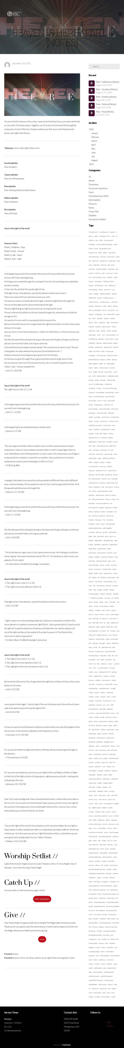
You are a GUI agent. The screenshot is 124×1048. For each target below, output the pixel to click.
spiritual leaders (113, 853)
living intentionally (110, 651)
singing (104, 840)
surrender (105, 877)
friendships (109, 520)
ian (112, 598)
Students (92, 215)
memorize (92, 684)
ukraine (95, 960)
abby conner (98, 306)
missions (91, 697)
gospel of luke (92, 549)
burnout (100, 372)
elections (96, 462)
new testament (107, 701)
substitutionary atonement (96, 873)
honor (90, 590)
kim (108, 631)
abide (104, 306)
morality (102, 697)
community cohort (104, 409)
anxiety (109, 331)
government (92, 553)
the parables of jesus (100, 902)
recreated (100, 771)
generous (98, 532)
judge (97, 627)
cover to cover (104, 421)
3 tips (112, 236)
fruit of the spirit (110, 524)
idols (106, 602)
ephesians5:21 (112, 470)
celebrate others (101, 376)
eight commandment (109, 458)
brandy (91, 368)
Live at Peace (98, 281)
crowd (90, 429)
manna (110, 664)
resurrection (92, 791)
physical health (105, 746)
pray (100, 758)
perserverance (101, 738)
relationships (106, 779)
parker (96, 721)
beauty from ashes (112, 355)
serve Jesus (111, 824)
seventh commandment (96, 832)
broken (96, 368)
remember (92, 787)
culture (113, 429)
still (102, 865)
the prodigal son (100, 910)
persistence (92, 742)
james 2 (114, 610)
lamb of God (114, 639)
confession (111, 413)
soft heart (110, 845)
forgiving (96, 512)
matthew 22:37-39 (104, 672)
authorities (92, 343)
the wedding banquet (105, 923)
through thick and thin (109, 931)
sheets (95, 840)
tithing (113, 939)
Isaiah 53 (97, 273)
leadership (115, 643)
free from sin (110, 516)
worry (113, 993)
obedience (110, 709)
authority (99, 343)
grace (115, 553)
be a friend (97, 351)
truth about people (94, 951)
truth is (102, 951)
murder (113, 697)
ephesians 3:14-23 (101, 470)
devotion (110, 438)
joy (104, 623)
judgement (92, 627)
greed (109, 561)
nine (108, 705)
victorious (97, 964)
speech (107, 849)
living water (103, 655)
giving (106, 536)
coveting (111, 421)
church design (109, 392)
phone (98, 746)
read (113, 766)
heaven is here (19, 958)
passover (110, 721)
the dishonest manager (109, 894)
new (104, 705)
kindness (113, 631)
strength (108, 869)
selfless (108, 820)
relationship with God (95, 779)
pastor (110, 725)
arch (103, 335)
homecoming (101, 586)
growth (107, 565)
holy (94, 586)
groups (102, 565)
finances (107, 499)
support (99, 877)
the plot (91, 906)
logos (109, 655)
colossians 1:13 (108, 405)
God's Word (111, 253)
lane (90, 643)
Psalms (100, 290)
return (106, 791)
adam (94, 318)
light (113, 647)
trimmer (97, 947)
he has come (97, 569)
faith (103, 487)
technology (97, 882)
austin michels (109, 339)
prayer (91, 758)
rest (110, 787)
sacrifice (110, 808)
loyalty (102, 660)
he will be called (106, 569)
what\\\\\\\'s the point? (106, 976)
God (108, 265)
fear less (107, 495)
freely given (98, 520)
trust (116, 947)
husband (102, 594)
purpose (91, 766)
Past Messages (42, 899)
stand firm (98, 861)
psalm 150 (112, 762)
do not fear (110, 442)
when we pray (102, 984)
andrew (114, 327)
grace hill (109, 553)
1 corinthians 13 (104, 232)
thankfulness (114, 890)
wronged (97, 997)
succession (108, 873)
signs (99, 840)
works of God (97, 993)
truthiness (92, 956)
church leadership (99, 396)
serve (95, 828)
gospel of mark (101, 549)
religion (99, 783)
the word (94, 927)
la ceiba (107, 639)
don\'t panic (104, 450)
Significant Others (105, 294)
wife (109, 988)
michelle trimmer (104, 688)
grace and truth (101, 553)
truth (97, 956)
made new (104, 664)
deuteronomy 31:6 (94, 438)
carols (94, 376)
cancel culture (108, 372)
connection (97, 417)
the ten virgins (111, 919)
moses (108, 697)
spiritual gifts (103, 853)
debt (101, 433)
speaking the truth (94, 849)
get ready (105, 532)
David (96, 248)
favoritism (92, 495)
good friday (97, 544)
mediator (97, 680)
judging (103, 627)
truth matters (110, 951)
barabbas (91, 347)
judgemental (114, 623)
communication (93, 409)
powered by (62, 1045)
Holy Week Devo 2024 (98, 196)
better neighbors (93, 364)
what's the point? (98, 972)
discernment (101, 442)
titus (117, 939)
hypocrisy (109, 594)
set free (115, 828)
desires (111, 433)
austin (116, 339)
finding (113, 499)
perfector (111, 734)
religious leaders (107, 783)
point (96, 750)
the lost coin (102, 898)
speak (102, 849)
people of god (92, 734)
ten (108, 890)
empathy (108, 462)
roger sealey (102, 795)
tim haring (106, 935)
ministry (102, 692)
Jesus (43, 958)
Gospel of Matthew (101, 269)
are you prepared (111, 335)
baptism (115, 343)
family (94, 491)
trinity (103, 947)
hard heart (114, 565)
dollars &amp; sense (102, 446)
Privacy (110, 1026)
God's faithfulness (94, 257)
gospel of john (68, 958)
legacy (90, 647)
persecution (92, 738)
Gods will (103, 265)
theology (101, 927)
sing (108, 840)
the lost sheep (111, 898)
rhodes (91, 795)
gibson (90, 536)
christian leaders (99, 384)
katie (115, 627)
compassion (92, 413)
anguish (103, 331)
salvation (91, 812)
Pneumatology (93, 290)
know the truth (100, 639)
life (100, 647)
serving (109, 828)
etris (109, 479)
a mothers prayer (105, 302)
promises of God (113, 758)
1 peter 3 (112, 232)
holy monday (111, 577)
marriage (111, 668)
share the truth (93, 836)
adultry (91, 322)
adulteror (106, 318)
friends (98, 524)
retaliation (100, 791)
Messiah (91, 285)
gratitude (97, 557)
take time (112, 877)
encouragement (93, 466)
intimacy (91, 610)
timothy (104, 939)
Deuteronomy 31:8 (105, 248)
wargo (115, 964)
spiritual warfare (107, 857)
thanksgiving (92, 894)
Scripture (96, 294)
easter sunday (108, 454)
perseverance (110, 738)
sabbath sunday (96, 808)
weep (104, 968)
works (104, 993)
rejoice (110, 775)
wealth (91, 968)
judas (108, 623)
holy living (103, 577)
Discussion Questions (98, 188)
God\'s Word (110, 257)
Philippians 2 (112, 285)
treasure (101, 943)
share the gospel (114, 832)
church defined (100, 392)
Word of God (92, 298)
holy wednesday (108, 581)
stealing (104, 861)
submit (115, 869)
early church (99, 454)
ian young (107, 598)
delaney (105, 433)
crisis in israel (107, 425)
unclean (91, 964)
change (97, 380)
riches (95, 795)
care (90, 376)
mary (96, 672)
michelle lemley (93, 688)
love (98, 660)
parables (96, 717)
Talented (114, 294)
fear (90, 499)
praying (96, 758)
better (101, 364)
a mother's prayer (108, 298)
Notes (15, 954)
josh (101, 623)
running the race (108, 803)
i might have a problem (96, 598)
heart (100, 573)
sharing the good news (105, 836)
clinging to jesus (98, 405)
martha (91, 672)
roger (108, 795)
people (99, 734)
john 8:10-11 (114, 618)
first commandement (102, 503)
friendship (92, 524)
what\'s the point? (109, 972)
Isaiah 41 (91, 273)
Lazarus (91, 281)
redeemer (114, 771)
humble (105, 590)
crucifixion (96, 429)
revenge (111, 791)
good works (105, 544)
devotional (104, 438)
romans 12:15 (102, 799)
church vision (92, 401)
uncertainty (110, 960)
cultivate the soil (105, 429)
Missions (93, 204)
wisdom (114, 988)
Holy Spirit (111, 269)
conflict (91, 417)
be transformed (101, 355)
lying (98, 664)
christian (98, 388)
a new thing (114, 302)
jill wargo (95, 618)
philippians (92, 746)
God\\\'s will (95, 261)
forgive (91, 512)
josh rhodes (95, 623)
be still (102, 351)
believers (102, 359)
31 (90, 176)
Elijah (100, 253)
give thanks (100, 536)
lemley (95, 647)
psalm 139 (104, 762)
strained (106, 865)
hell (90, 577)
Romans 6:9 (107, 290)
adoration (100, 318)
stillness (97, 865)
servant (105, 824)
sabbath (104, 808)
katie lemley (109, 627)
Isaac (116, 269)
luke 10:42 (108, 660)
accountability (97, 310)
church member (110, 396)
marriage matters (102, 668)
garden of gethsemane (95, 528)
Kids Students (94, 200)
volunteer (109, 964)
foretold (101, 507)
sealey (103, 812)
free (104, 520)
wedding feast (98, 968)
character (103, 380)
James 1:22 (109, 273)
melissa (113, 680)
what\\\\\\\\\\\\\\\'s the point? (96, 980)
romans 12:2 (111, 799)
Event (91, 192)
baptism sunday (107, 343)
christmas (30, 958)
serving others (102, 828)
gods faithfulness (108, 540)
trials (106, 943)
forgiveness (108, 507)
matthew (106, 676)
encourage (102, 466)
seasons (108, 812)
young (113, 997)
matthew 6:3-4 (97, 676)
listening (91, 651)
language (95, 643)
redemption (92, 775)
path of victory (96, 729)
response (104, 787)
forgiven (115, 507)
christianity (92, 388)
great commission (101, 561)
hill (98, 577)
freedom (91, 520)
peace (117, 729)
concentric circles (102, 413)
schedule (97, 812)
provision (97, 762)
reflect (105, 775)
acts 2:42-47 (111, 310)
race (104, 766)
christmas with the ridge (110, 388)
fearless (113, 495)
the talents (103, 919)
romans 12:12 (93, 799)
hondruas (108, 586)
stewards (91, 865)
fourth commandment (98, 516)
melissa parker (106, 680)
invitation (98, 610)
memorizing (99, 684)
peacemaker (110, 729)
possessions (102, 750)
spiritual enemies (94, 853)
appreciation (92, 335)
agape (108, 322)
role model (114, 795)
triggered (91, 947)
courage (96, 421)
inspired (111, 606)
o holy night (102, 709)
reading (108, 766)
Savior (90, 294)
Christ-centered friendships (104, 244)
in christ (95, 606)
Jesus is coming (97, 277)
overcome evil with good (102, 713)
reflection (99, 775)
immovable (112, 602)
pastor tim (99, 725)
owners (112, 713)
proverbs (91, 762)
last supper (102, 643)
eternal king (108, 475)
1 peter (96, 236)
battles (91, 351)
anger (98, 331)
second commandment (101, 816)
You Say (99, 298)
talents (91, 882)
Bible (101, 240)
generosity (92, 532)
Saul (113, 290)
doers (94, 446)
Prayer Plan (94, 211)
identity (96, 602)
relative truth (92, 783)
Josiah (115, 277)
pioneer (113, 746)
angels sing (92, 331)
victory (103, 964)
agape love (102, 322)
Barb (96, 240)
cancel (115, 372)
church (100, 401)
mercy (115, 684)
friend (103, 524)
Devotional (93, 184)
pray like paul (97, 754)
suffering (115, 873)
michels (91, 692)
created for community (95, 425)
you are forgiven (105, 997)
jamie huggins (115, 614)
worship (91, 997)
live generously (99, 651)
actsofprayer (98, 314)
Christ (115, 244)
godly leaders (98, 540)
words (90, 993)
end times (109, 466)
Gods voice (96, 265)
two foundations (104, 956)
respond (98, 787)
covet (116, 421)
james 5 (102, 614)
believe (109, 359)
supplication (92, 877)
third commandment (111, 927)
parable (102, 717)
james (107, 614)
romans (91, 803)
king (110, 635)
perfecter (104, 734)
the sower (96, 919)
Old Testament (99, 285)
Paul (106, 285)
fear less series (100, 495)
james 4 (96, 614)
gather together (107, 528)
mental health (108, 684)
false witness (109, 487)
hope (94, 590)
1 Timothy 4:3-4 (93, 232)
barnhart (115, 347)
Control (91, 248)
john (90, 623)
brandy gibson (111, 364)
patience (103, 729)
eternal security (96, 479)
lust (94, 664)
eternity (104, 479)
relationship (114, 779)
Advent (92, 180)
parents (114, 717)
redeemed (107, 771)
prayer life (105, 754)
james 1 (108, 610)
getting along (113, 532)
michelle (113, 688)
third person (92, 931)
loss (113, 655)
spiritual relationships (95, 857)
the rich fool (97, 914)
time (99, 939)
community (114, 409)
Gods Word (112, 261)
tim (109, 939)
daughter (91, 433)
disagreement (93, 442)
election (102, 462)
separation (114, 820)
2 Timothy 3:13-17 (104, 236)
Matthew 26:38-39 (108, 281)
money (97, 697)
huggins (99, 590)
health (96, 573)
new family (98, 701)
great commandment (107, 557)
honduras (115, 586)
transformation (93, 943)
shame (106, 832)
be (104, 364)
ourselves (91, 713)
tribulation (112, 943)
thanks (99, 894)
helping (94, 577)
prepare (105, 758)
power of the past (112, 750)
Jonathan (109, 277)
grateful (91, 557)
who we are (95, 988)
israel (103, 610)
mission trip (109, 692)
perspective (99, 742)
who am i (110, 984)
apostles (114, 331)
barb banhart (99, 347)
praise (90, 754)
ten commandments (106, 886)
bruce (90, 372)
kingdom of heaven (102, 635)
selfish (95, 820)
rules (100, 803)
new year (99, 705)
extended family (93, 483)
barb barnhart (108, 347)
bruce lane (112, 368)
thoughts (99, 931)
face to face (102, 483)
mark (94, 668)
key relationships (93, 631)
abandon (91, 306)
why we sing (103, 988)
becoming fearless (94, 359)
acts (105, 314)
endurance (92, 470)
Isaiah (103, 273)
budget (95, 372)
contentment (105, 417)
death (96, 433)
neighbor (91, 701)
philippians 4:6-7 (109, 742)
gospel (109, 549)
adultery (112, 318)
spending (112, 849)
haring (91, 569)
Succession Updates (97, 219)
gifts (95, 536)
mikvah (96, 692)
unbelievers (102, 960)
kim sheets (103, 631)
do (109, 450)
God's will (103, 257)
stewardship (111, 861)
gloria (111, 536)
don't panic (96, 450)
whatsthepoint (93, 984)
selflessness (101, 820)
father (111, 491)
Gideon (105, 253)
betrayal (114, 359)
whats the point (108, 980)
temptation (113, 882)
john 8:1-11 (105, 618)
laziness (108, 643)
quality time (97, 766)
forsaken (102, 512)
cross (113, 425)
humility (111, 590)
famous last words (102, 491)
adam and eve (111, 314)
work (108, 993)
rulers (96, 803)
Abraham (91, 240)
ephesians (91, 475)
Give (42, 939)
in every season (103, 606)
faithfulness (96, 487)
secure (111, 816)
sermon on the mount (95, 824)
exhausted (114, 479)
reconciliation (93, 771)
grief (113, 561)
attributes (101, 339)
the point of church (99, 906)
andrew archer (106, 327)
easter (99, 458)
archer (99, 335)
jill (100, 618)
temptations (104, 882)
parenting (108, 717)
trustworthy (109, 947)
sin (112, 840)
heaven (115, 573)
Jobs (109, 1022)
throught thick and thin (95, 935)
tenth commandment (99, 890)
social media (102, 845)
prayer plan (112, 754)
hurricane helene (94, 594)
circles (104, 401)
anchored (98, 327)
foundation (110, 512)
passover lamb (103, 721)
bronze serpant (103, 368)
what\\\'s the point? (94, 976)
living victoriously (94, 655)
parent (91, 721)
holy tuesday (98, 581)
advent (38, 958)
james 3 (91, 614)
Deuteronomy (93, 253)
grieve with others (94, 565)
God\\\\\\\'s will (104, 261)
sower (116, 845)
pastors (105, 725)
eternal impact (100, 475)
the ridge (104, 914)
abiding (109, 306)
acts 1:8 (104, 310)
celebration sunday (112, 376)
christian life (108, 384)
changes (91, 380)
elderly (91, 462)
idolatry (101, 602)
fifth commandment (98, 499)
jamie (90, 618)
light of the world (54, 958)
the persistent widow (113, 902)
